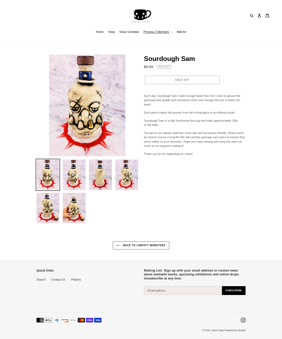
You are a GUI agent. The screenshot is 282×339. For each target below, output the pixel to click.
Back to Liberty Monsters (144, 245)
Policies (76, 279)
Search (40, 279)
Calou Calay (217, 330)
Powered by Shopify (235, 330)
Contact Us (58, 279)
